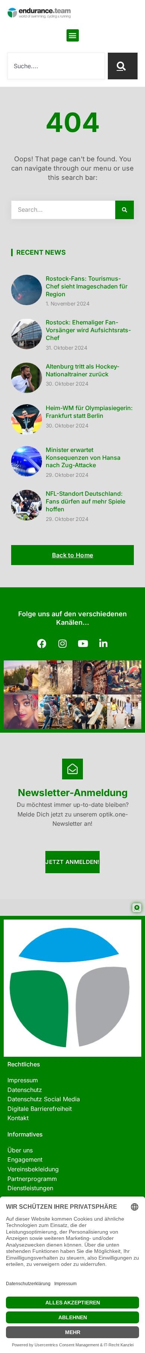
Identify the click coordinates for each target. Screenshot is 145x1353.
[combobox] (56, 66)
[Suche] (123, 66)
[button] (73, 35)
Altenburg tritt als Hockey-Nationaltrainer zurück (82, 370)
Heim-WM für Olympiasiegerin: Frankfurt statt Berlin (89, 411)
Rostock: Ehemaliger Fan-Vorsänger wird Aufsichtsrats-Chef (88, 330)
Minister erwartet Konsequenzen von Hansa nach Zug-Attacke (83, 457)
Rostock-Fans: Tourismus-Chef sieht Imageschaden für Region (87, 286)
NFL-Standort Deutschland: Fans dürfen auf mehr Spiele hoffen (85, 501)
